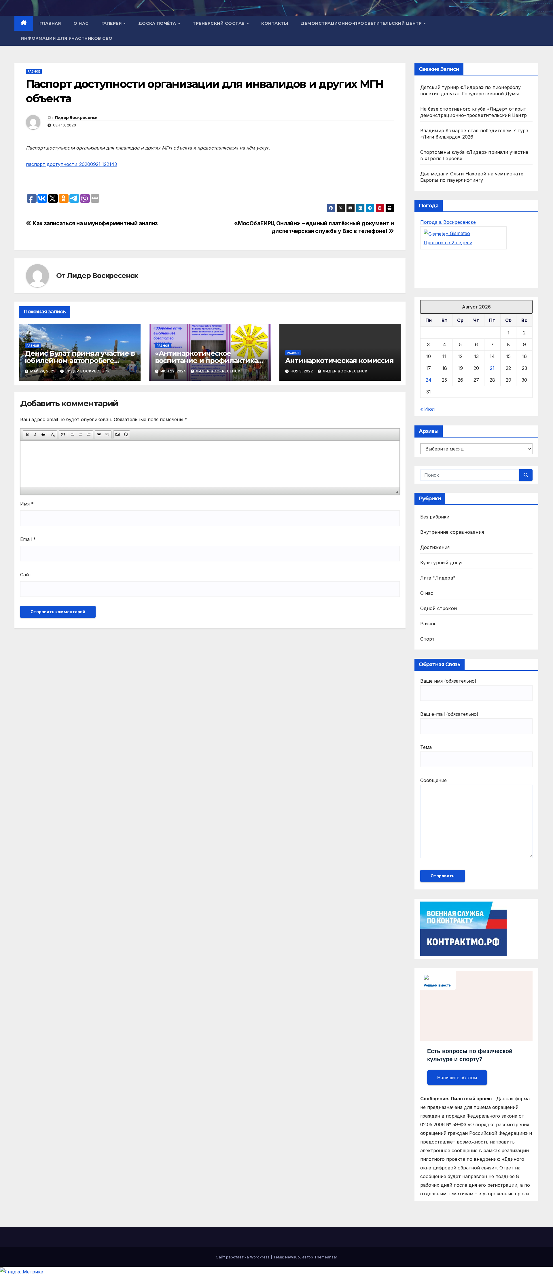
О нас (81, 23)
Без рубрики (435, 517)
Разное (34, 71)
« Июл (427, 409)
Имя (27, 504)
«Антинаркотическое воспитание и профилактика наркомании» (206, 360)
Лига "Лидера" (438, 578)
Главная (50, 23)
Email (28, 539)
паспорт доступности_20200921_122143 (71, 164)
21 (492, 368)
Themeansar (325, 1257)
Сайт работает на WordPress (243, 1257)
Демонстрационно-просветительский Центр (362, 23)
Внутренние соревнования (452, 532)
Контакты (274, 23)
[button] (27, 434)
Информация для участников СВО (67, 38)
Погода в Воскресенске (448, 222)
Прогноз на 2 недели (448, 242)
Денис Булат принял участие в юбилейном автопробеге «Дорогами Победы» (80, 360)
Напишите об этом (457, 1077)
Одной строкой (438, 608)
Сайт (25, 575)
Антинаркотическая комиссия (339, 360)
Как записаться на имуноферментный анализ (94, 223)
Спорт (427, 639)
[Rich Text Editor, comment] (209, 464)
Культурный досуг (441, 562)
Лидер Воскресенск (76, 117)
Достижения (435, 547)
